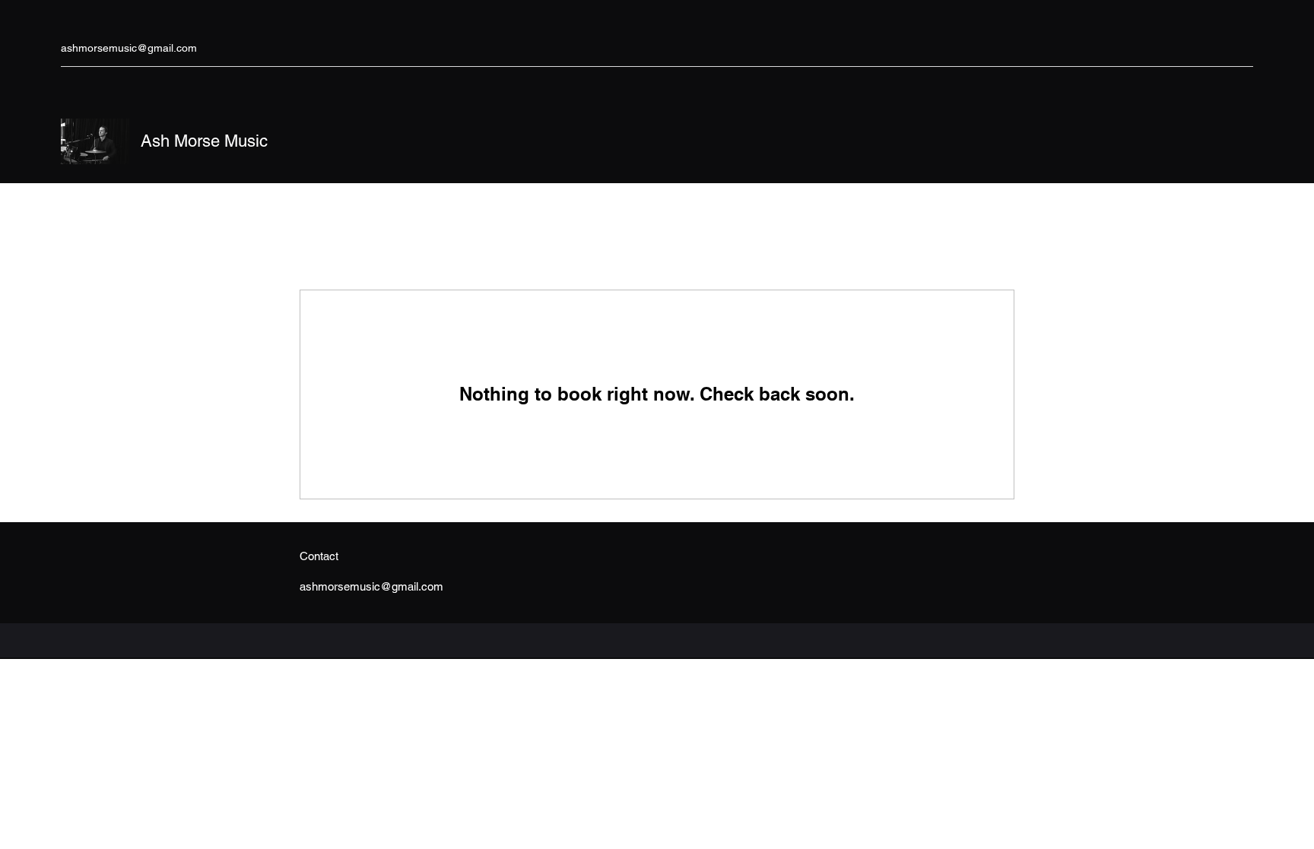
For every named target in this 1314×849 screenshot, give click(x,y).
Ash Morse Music (204, 140)
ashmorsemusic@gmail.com (129, 48)
